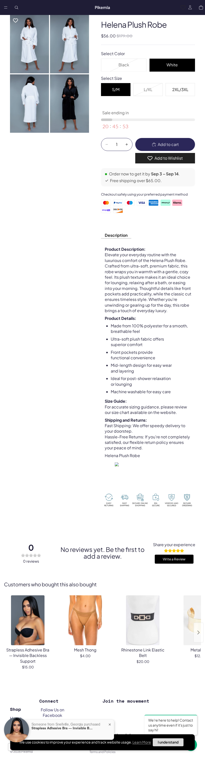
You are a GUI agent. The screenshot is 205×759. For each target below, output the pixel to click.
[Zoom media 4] (69, 103)
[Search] (16, 7)
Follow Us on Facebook (52, 712)
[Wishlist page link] (183, 7)
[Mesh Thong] (85, 620)
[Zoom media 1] (29, 44)
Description (116, 235)
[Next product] (199, 632)
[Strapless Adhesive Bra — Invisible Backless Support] (27, 620)
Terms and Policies (103, 752)
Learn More (141, 742)
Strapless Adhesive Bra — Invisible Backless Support (63, 728)
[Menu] (6, 7)
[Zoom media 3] (29, 103)
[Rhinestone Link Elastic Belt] (142, 620)
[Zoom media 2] (69, 44)
